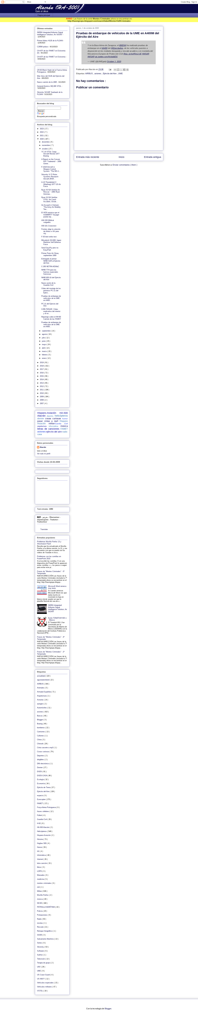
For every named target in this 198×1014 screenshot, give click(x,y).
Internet (40, 859)
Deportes (41, 756)
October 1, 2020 (114, 61)
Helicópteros (42, 831)
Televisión (41, 959)
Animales (41, 688)
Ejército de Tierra (44, 787)
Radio (39, 919)
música (64, 426)
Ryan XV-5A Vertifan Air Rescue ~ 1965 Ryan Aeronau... (50, 192)
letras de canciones (48, 428)
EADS (39, 771)
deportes (50, 416)
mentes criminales (44, 883)
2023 (42, 129)
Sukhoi (40, 955)
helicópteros (61, 415)
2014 (42, 379)
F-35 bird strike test (49, 237)
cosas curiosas (53, 418)
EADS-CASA (42, 776)
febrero (45, 355)
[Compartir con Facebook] (124, 69)
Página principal (44, 15)
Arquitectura (42, 696)
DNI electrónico (43, 764)
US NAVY (41, 979)
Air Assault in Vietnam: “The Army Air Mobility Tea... (51, 207)
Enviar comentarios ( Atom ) (125, 165)
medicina (41, 879)
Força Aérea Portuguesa (46, 807)
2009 (42, 397)
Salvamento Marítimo (45, 939)
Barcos (40, 716)
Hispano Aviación (44, 835)
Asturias (40, 700)
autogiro (40, 704)
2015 (42, 376)
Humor (40, 847)
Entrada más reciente (87, 157)
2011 (42, 390)
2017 (42, 369)
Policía (40, 911)
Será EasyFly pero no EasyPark (49, 249)
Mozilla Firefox (43, 895)
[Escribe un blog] (118, 69)
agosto (45, 334)
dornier (40, 418)
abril (44, 348)
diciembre (46, 142)
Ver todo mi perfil (43, 454)
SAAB (39, 935)
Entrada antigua (152, 157)
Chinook (40, 744)
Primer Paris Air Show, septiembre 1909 (50, 254)
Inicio (121, 157)
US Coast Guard (43, 975)
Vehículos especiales (45, 983)
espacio (40, 795)
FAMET (64, 429)
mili (38, 887)
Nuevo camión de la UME (47, 82)
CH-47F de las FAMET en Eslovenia (51, 57)
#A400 (104, 48)
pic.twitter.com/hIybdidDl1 (106, 56)
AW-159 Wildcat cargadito (47, 221)
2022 (42, 132)
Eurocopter (41, 799)
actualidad (41, 676)
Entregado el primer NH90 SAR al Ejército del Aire (50, 261)
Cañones (40, 736)
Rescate (40, 927)
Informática (41, 855)
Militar (39, 891)
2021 (42, 136)
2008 (42, 400)
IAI (38, 851)
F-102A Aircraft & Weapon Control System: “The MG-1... (50, 169)
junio (44, 341)
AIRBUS (89, 73)
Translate (44, 529)
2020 (42, 139)
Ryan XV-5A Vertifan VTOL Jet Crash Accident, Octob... (49, 199)
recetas (40, 923)
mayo (44, 344)
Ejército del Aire (110, 73)
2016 (42, 373)
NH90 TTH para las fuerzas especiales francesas (49, 272)
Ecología (40, 779)
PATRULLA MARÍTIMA (46, 907)
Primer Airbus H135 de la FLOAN (50, 41)
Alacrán (43, 447)
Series (40, 943)
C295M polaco (42, 47)
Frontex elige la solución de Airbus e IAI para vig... (50, 231)
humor (65, 419)
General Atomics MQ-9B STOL (49, 86)
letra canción (42, 863)
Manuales (41, 875)
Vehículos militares (44, 987)
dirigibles (40, 760)
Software (40, 951)
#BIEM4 (122, 45)
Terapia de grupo (44, 963)
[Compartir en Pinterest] (127, 69)
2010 (42, 393)
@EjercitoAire (117, 48)
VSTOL (40, 991)
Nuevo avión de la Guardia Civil (48, 284)
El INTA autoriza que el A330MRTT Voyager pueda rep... (50, 215)
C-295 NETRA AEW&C (50, 266)
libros (39, 867)
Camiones (41, 732)
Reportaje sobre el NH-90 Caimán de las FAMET (51, 318)
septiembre (46, 331)
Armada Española (44, 692)
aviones (98, 73)
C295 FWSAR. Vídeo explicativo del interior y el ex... (50, 311)
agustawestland (43, 680)
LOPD (39, 871)
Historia (40, 839)
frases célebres (43, 811)
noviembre (46, 145)
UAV (39, 967)
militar (51, 423)
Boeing (40, 724)
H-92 (39, 823)
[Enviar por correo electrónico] (115, 69)
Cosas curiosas (43, 752)
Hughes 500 (42, 843)
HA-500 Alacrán (43, 827)
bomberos (41, 728)
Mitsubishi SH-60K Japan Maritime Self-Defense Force (51, 242)
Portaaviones (42, 915)
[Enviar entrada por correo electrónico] (110, 69)
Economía (41, 783)
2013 (42, 383)
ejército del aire (54, 431)
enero (44, 358)
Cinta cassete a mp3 (45, 748)
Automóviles (42, 708)
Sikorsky (40, 947)
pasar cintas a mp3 (47, 421)
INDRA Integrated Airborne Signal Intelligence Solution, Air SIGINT (50, 33)
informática (53, 426)
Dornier (40, 767)
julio (44, 338)
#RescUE (137, 54)
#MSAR (91, 56)
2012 (42, 386)
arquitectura (41, 426)
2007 (42, 403)
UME (120, 73)
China (39, 740)
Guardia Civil (61, 423)
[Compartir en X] (121, 69)
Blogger (40, 720)
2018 (42, 366)
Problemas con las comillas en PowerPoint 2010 (49, 557)
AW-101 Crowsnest (48, 226)
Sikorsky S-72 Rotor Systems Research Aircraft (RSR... (49, 176)
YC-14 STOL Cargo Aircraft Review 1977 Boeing (50, 154)
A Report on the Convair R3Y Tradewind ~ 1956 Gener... (51, 161)
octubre (45, 149)
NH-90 (39, 903)
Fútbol (39, 815)
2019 (42, 362)
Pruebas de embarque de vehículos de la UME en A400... (51, 298)
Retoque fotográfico (45, 931)
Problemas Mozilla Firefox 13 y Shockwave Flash (49, 543)
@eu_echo (128, 54)
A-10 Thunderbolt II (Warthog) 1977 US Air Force (51, 184)
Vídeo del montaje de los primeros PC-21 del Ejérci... (51, 290)
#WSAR (145, 54)
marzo (44, 351)
